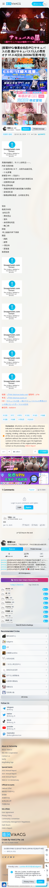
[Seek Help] (46, 875)
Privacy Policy (7, 815)
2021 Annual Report (9, 774)
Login (19, 507)
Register (28, 507)
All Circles (24, 697)
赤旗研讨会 (6, 798)
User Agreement (8, 812)
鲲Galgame (37, 866)
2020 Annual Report (9, 777)
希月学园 (29, 866)
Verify (4, 759)
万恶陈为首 (6, 804)
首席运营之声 (6, 801)
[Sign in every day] (46, 850)
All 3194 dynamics (24, 573)
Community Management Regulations (16, 822)
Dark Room (6, 825)
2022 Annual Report (9, 770)
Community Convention (10, 819)
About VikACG (7, 750)
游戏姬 (4, 795)
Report (27, 525)
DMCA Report (30, 446)
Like (43, 525)
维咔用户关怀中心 (8, 791)
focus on (26, 129)
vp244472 (41, 134)
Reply (35, 525)
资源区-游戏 (7, 134)
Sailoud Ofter (7, 788)
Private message (39, 129)
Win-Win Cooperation (10, 753)
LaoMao (22, 866)
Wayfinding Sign (7, 762)
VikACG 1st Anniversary (10, 780)
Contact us (6, 756)
